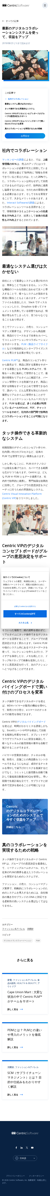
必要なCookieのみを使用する (25, 606)
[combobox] (28, 1158)
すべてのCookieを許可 (25, 614)
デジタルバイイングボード (31, 721)
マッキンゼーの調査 (13, 159)
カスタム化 (24, 622)
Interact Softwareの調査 (20, 202)
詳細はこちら (13, 827)
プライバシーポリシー (15, 1175)
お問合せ (25, 135)
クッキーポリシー (36, 1175)
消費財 (30, 928)
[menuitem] (15, 1176)
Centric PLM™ (10, 360)
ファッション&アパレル (13, 928)
